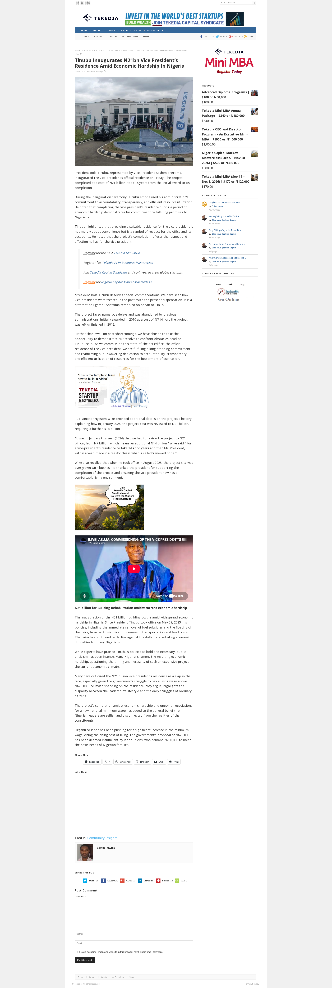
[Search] (254, 3)
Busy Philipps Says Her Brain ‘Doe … (226, 230)
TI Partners (217, 206)
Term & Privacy (252, 983)
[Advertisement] (134, 809)
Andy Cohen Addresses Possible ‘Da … (227, 257)
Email (184, 880)
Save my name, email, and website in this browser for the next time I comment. (122, 951)
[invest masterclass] (114, 412)
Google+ (131, 880)
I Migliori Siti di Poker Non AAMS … (225, 202)
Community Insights (94, 50)
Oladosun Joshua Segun (223, 220)
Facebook (112, 880)
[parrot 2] (109, 533)
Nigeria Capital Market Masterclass (126, 282)
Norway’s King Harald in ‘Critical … (225, 216)
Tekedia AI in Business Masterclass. (128, 263)
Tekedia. (78, 983)
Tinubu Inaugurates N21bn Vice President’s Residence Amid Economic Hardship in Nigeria (130, 63)
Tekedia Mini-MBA (127, 253)
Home (77, 50)
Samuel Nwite (95, 71)
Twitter (93, 880)
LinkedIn (148, 880)
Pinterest (167, 880)
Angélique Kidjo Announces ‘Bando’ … (227, 244)
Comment (80, 896)
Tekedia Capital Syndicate (108, 272)
